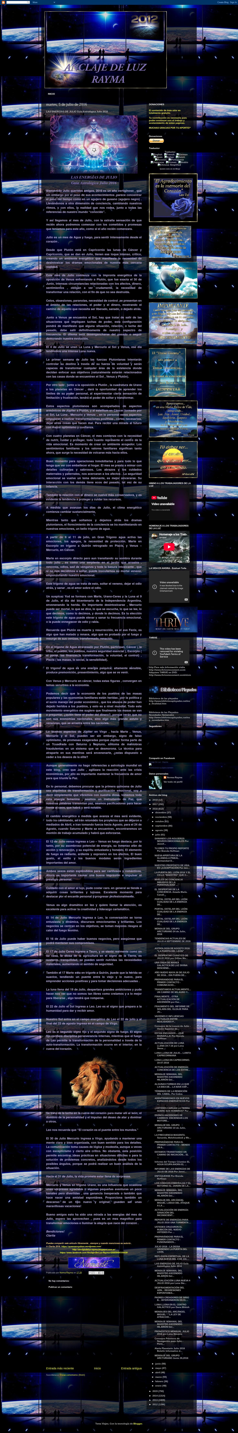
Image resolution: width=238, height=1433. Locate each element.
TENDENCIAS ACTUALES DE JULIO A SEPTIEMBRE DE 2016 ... (173, 941)
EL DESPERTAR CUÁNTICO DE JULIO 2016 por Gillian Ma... (171, 956)
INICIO (51, 94)
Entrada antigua (131, 1368)
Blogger (137, 1423)
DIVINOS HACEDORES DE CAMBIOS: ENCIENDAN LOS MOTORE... (171, 1118)
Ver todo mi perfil (173, 781)
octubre (159, 821)
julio (158, 834)
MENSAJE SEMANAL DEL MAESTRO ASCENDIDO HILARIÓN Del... (168, 1077)
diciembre (161, 812)
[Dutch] (181, 157)
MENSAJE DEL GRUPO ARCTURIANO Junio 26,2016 (171, 1356)
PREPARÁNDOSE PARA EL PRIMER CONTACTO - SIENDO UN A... (172, 1145)
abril (158, 1372)
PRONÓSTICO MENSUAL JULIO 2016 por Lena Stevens (172, 1332)
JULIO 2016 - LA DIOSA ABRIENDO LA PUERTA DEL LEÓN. (171, 1249)
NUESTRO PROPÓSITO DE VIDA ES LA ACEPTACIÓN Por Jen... (172, 866)
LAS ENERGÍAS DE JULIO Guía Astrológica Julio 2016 (171, 1265)
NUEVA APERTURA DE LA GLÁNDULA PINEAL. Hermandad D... (168, 858)
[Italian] (169, 157)
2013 (155, 1400)
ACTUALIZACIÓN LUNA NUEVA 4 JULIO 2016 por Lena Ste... (172, 1282)
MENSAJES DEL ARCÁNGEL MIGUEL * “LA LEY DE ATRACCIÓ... (170, 1314)
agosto (159, 830)
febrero (159, 1381)
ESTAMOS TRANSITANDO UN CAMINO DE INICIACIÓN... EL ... (172, 1155)
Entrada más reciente (60, 1368)
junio (158, 1363)
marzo (159, 1377)
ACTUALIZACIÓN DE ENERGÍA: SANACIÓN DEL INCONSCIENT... (172, 1213)
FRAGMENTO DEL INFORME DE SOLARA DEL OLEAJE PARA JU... (172, 1009)
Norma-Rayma (174, 777)
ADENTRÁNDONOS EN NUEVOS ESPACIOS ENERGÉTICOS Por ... (172, 1101)
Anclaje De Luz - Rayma (158, 762)
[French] (170, 154)
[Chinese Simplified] (170, 164)
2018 (155, 800)
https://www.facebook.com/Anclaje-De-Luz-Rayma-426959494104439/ (94, 1252)
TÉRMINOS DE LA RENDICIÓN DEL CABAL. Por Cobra (171, 1092)
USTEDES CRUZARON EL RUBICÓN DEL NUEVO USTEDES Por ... (168, 1230)
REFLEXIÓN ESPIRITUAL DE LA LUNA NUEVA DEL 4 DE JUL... (172, 1257)
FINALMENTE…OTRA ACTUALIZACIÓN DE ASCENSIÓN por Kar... (168, 999)
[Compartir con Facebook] (99, 1273)
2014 (155, 1395)
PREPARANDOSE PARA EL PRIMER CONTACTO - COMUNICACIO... (169, 982)
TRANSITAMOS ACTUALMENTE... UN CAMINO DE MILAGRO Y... (173, 990)
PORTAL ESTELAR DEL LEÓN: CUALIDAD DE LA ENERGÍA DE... (171, 902)
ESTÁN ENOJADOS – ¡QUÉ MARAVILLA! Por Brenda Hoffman (169, 1036)
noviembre (161, 817)
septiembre (161, 825)
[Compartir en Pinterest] (102, 1273)
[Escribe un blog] (93, 1273)
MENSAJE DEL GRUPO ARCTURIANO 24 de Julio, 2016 (170, 931)
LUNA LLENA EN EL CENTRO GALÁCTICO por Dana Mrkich (172, 1306)
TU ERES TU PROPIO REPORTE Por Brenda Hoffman (172, 849)
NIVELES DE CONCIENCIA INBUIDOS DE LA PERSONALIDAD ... (169, 882)
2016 (155, 808)
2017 (155, 804)
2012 (155, 1404)
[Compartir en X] (96, 1273)
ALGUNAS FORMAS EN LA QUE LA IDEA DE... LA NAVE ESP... (172, 1085)
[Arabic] (183, 162)
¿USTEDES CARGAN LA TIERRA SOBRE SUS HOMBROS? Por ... (173, 1109)
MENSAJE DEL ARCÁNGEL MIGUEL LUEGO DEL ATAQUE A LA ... (172, 1203)
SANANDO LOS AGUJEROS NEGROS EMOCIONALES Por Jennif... (172, 841)
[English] (157, 154)
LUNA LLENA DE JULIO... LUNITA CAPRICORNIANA (173, 1054)
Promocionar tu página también (161, 768)
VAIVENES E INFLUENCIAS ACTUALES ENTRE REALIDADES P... (169, 1019)
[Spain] (159, 157)
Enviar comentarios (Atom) (72, 1375)
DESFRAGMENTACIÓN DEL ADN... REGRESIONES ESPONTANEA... (169, 1290)
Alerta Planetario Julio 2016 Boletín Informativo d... (170, 1349)
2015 (155, 1391)
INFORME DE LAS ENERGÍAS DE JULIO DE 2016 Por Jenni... (172, 1170)
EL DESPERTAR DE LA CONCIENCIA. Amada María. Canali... (171, 892)
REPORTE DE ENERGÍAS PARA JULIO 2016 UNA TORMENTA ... (173, 1221)
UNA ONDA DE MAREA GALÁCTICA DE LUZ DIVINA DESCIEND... (171, 965)
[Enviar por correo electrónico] (90, 1273)
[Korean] (172, 162)
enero (158, 1385)
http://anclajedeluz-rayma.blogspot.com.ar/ (93, 1249)
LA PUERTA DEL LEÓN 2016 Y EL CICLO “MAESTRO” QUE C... (173, 873)
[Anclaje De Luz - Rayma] (150, 765)
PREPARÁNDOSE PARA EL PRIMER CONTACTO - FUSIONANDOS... (169, 1239)
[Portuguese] (177, 159)
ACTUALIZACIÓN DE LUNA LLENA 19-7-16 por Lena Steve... (169, 1046)
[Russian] (161, 159)
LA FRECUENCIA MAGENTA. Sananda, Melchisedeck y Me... (173, 1136)
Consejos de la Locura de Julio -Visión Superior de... (173, 1027)
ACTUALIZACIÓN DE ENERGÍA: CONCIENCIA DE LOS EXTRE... (172, 1068)
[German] (182, 154)
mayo (158, 1368)
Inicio (97, 1368)
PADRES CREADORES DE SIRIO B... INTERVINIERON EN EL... (172, 1298)
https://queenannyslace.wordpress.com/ (81, 1246)
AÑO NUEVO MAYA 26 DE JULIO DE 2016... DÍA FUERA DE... (172, 973)
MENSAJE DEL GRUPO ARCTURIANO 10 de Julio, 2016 (170, 1128)
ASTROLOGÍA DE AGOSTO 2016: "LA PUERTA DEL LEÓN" (172, 949)
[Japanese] (158, 162)
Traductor (170, 152)
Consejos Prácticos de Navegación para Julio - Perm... (169, 1341)
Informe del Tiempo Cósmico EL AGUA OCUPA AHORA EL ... (172, 1163)
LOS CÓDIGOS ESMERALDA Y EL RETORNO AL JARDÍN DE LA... (173, 1184)
